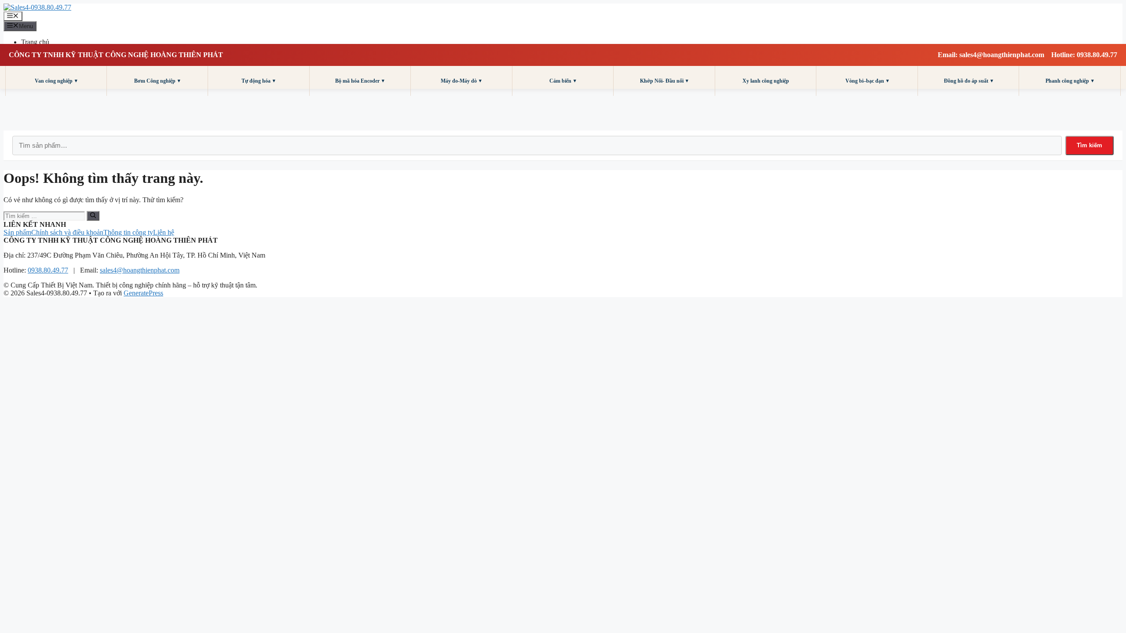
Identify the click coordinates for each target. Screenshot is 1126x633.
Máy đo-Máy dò (461, 81)
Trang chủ (35, 42)
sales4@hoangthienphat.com (139, 270)
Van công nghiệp (56, 81)
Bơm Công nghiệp (157, 81)
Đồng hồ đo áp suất (968, 81)
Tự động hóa (258, 81)
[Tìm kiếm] (93, 216)
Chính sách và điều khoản (67, 232)
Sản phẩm (17, 232)
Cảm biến (562, 81)
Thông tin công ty (128, 232)
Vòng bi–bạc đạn (867, 81)
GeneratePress (143, 293)
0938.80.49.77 (48, 270)
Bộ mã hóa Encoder (359, 81)
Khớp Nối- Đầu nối (664, 81)
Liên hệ (163, 232)
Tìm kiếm (1089, 145)
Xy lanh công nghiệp (765, 81)
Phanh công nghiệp (1070, 81)
